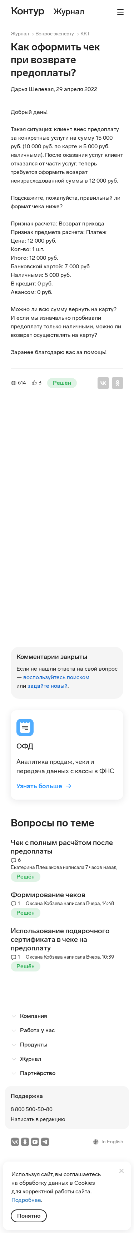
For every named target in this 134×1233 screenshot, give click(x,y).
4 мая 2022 (43, 441)
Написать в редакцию (38, 1119)
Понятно (28, 1215)
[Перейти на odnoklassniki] (25, 1142)
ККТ (85, 34)
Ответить (37, 591)
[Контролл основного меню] (120, 12)
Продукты (34, 1044)
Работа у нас (37, 1030)
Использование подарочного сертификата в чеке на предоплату (60, 939)
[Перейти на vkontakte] (15, 1142)
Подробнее (26, 1200)
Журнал (20, 34)
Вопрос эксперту (54, 34)
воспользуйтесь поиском (56, 677)
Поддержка (27, 1096)
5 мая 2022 (54, 620)
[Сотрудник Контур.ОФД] (26, 440)
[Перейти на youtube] (35, 1142)
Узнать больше (43, 786)
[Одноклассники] (117, 383)
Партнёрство (37, 1073)
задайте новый (48, 685)
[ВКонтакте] (103, 383)
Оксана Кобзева (44, 631)
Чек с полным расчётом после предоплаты (62, 846)
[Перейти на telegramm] (45, 1142)
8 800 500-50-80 (32, 1109)
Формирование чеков (48, 894)
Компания (33, 1016)
